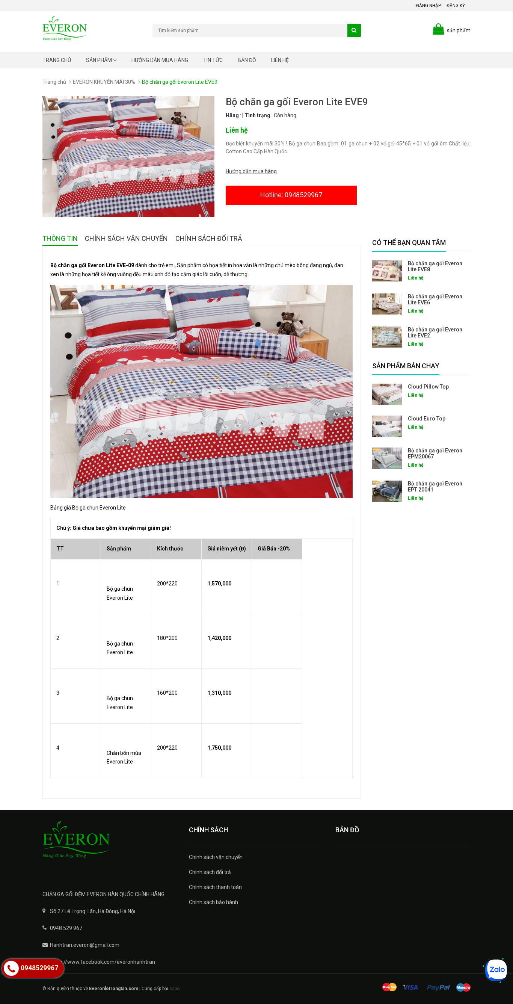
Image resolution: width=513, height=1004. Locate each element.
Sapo (174, 988)
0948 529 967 (66, 928)
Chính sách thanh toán (215, 887)
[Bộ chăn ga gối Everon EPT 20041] (387, 491)
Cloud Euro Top (426, 419)
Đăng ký (456, 5)
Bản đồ (247, 60)
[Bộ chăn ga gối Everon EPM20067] (387, 458)
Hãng (232, 115)
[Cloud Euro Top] (387, 426)
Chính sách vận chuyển (216, 857)
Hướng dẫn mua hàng (159, 60)
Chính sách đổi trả (210, 872)
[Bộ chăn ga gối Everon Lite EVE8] (387, 270)
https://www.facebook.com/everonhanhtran (102, 962)
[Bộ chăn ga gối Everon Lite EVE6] (387, 304)
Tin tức (213, 60)
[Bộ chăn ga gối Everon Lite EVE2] (387, 337)
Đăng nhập (428, 5)
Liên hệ (280, 60)
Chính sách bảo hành (213, 902)
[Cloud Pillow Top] (387, 394)
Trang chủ (56, 60)
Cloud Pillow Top (428, 387)
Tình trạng (257, 115)
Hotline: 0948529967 (291, 195)
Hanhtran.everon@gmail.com (84, 945)
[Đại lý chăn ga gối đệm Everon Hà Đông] (110, 845)
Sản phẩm (99, 60)
